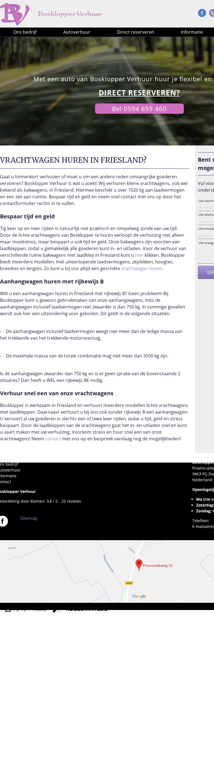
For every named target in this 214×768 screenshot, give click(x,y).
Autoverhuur (76, 32)
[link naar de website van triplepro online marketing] (25, 609)
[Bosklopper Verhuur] (70, 17)
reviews (74, 501)
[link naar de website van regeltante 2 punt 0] (80, 609)
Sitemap (28, 518)
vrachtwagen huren (141, 268)
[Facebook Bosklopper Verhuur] (202, 14)
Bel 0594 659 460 (139, 108)
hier (139, 255)
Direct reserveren (135, 32)
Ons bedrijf (25, 32)
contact (53, 439)
